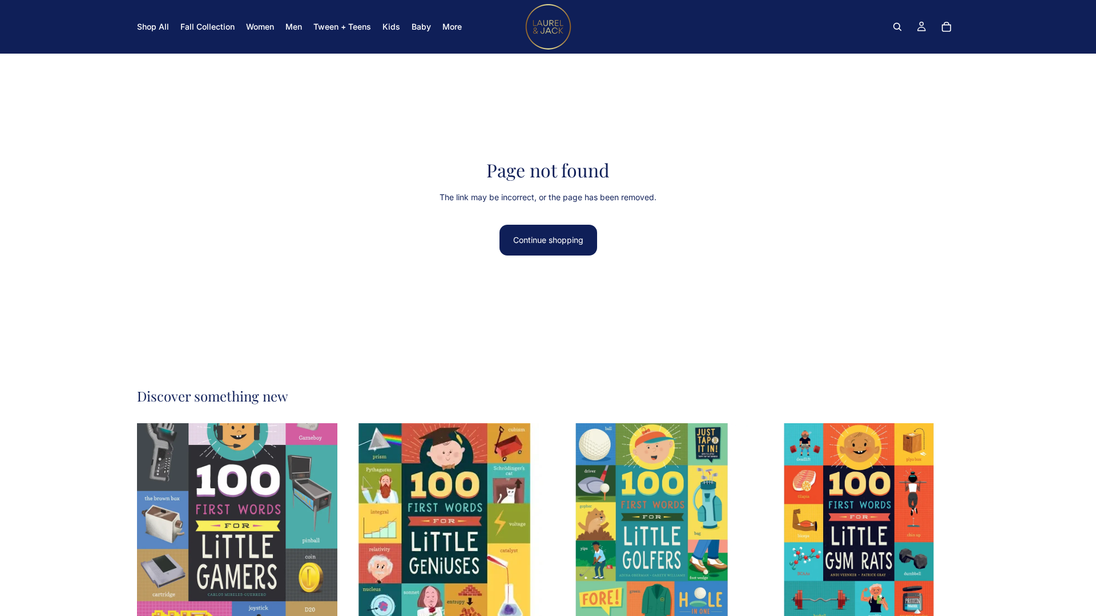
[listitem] (452, 26)
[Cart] (946, 26)
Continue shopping (548, 240)
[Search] (897, 26)
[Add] (319, 605)
